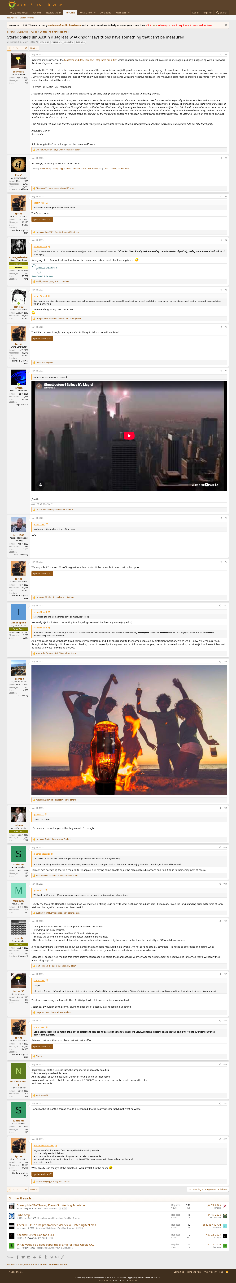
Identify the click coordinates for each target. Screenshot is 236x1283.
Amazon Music (79, 168)
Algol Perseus (22, 404)
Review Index (53, 12)
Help (221, 1271)
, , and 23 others (55, 188)
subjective (68, 42)
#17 (225, 1020)
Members (121, 12)
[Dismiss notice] (225, 25)
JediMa (20, 1218)
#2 (226, 158)
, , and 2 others (54, 509)
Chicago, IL (23, 956)
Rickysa (20, 1237)
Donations (105, 12)
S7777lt (20, 1247)
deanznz (217, 1227)
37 (26, 48)
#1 (226, 54)
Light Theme (16, 1271)
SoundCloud (123, 168)
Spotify (55, 168)
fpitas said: (39, 814)
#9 (226, 561)
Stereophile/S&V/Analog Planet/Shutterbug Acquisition (52, 1205)
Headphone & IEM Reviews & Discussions (55, 1247)
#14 (225, 883)
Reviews (36, 12)
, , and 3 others (53, 839)
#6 (226, 327)
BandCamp (45, 168)
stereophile (57, 42)
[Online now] (18, 303)
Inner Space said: (42, 853)
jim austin (44, 42)
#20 (225, 1139)
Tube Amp (23, 1215)
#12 (225, 808)
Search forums (27, 17)
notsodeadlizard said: (44, 1145)
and (45, 362)
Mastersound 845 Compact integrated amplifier (90, 59)
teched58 (14, 41)
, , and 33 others (57, 232)
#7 (226, 370)
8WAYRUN (133, 1280)
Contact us (179, 1271)
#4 (226, 240)
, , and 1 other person (58, 318)
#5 (226, 289)
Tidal (106, 168)
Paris (26, 278)
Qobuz (113, 168)
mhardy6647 (215, 1217)
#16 (225, 974)
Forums (70, 12)
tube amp (80, 42)
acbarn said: (39, 202)
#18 (225, 1064)
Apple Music (65, 168)
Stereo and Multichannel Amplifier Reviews (55, 1228)
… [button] (21, 48)
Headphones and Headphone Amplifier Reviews (58, 1218)
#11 (225, 661)
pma (19, 1228)
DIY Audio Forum (45, 1237)
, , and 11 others (52, 281)
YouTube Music (94, 168)
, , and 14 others (58, 150)
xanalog (217, 1207)
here (154, 25)
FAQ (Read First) (19, 12)
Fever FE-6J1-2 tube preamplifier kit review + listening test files (56, 1225)
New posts (12, 17)
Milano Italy (23, 695)
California (23, 189)
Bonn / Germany (20, 554)
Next (32, 48)
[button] (95, 12)
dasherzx (217, 1247)
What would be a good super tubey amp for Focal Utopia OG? (55, 1244)
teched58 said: (40, 246)
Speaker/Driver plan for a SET (35, 1235)
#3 (226, 196)
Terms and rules (193, 1271)
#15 (225, 921)
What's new (86, 12)
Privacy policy (210, 1271)
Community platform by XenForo (100, 1277)
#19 (225, 1103)
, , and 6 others (55, 597)
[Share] (221, 54)
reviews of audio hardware (65, 25)
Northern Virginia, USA (20, 231)
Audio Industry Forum (47, 1208)
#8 (226, 518)
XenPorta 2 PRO (105, 1280)
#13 (225, 847)
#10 (225, 605)
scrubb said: (39, 980)
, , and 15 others (56, 800)
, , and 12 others (56, 966)
